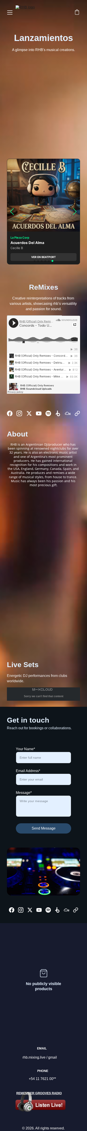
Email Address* (28, 771)
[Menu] (9, 12)
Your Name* (25, 749)
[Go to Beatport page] (58, 413)
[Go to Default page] (77, 413)
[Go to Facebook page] (9, 413)
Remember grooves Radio (39, 1093)
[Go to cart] (77, 12)
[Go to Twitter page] (29, 413)
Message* (24, 793)
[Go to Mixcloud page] (67, 413)
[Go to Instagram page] (19, 413)
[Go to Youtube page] (38, 413)
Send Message (44, 828)
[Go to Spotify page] (48, 413)
